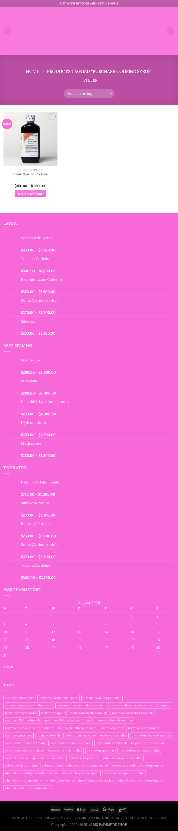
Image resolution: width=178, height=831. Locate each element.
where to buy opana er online (124, 773)
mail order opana (53, 713)
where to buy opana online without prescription (80, 780)
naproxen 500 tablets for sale (132, 713)
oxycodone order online (65, 750)
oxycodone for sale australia (152, 735)
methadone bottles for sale (89, 713)
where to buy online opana (80, 773)
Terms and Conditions (145, 817)
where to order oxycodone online (28, 788)
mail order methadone (20, 713)
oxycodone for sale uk (111, 743)
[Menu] (7, 31)
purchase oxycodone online (122, 758)
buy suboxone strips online (102, 698)
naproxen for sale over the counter (29, 728)
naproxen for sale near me (114, 720)
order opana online (113, 735)
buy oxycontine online (20, 698)
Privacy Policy (58, 817)
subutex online (52, 765)
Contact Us (22, 817)
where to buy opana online (23, 780)
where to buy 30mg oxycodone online (31, 773)
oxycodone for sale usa (147, 743)
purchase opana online (49, 758)
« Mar (8, 666)
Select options (30, 194)
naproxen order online (144, 728)
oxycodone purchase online (140, 750)
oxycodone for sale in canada (70, 743)
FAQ (38, 817)
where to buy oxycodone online (140, 780)
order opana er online (80, 735)
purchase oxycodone (84, 758)
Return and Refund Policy (98, 817)
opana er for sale (48, 735)
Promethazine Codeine (30, 174)
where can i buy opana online (87, 765)
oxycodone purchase (101, 750)
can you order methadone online (80, 705)
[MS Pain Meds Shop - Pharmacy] (89, 31)
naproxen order (112, 728)
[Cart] (170, 31)
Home (32, 71)
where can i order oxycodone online (137, 765)
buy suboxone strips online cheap (28, 705)
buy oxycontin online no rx (59, 698)
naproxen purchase (18, 735)
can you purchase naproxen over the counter (138, 705)
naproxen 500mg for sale (23, 720)
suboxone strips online (21, 765)
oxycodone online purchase (24, 750)
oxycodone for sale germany (25, 743)
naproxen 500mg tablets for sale (68, 720)
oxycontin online (17, 758)
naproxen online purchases (77, 728)
